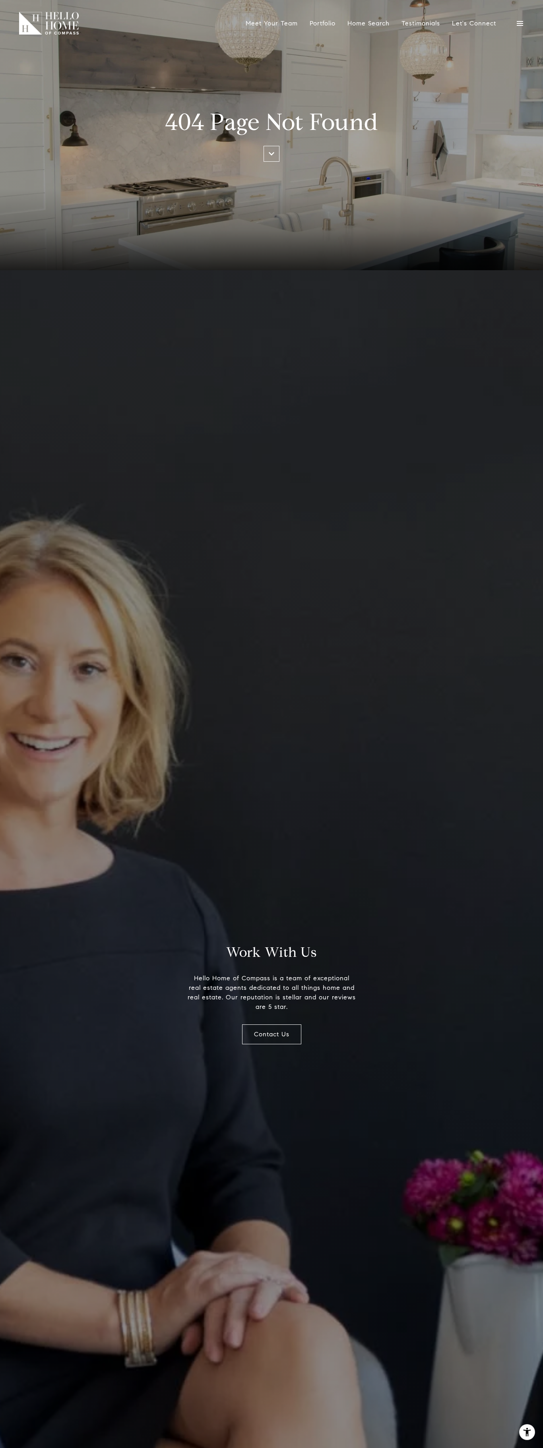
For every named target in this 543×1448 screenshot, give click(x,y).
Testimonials (420, 23)
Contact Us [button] (271, 1034)
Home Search (368, 23)
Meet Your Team (272, 23)
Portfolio (322, 23)
